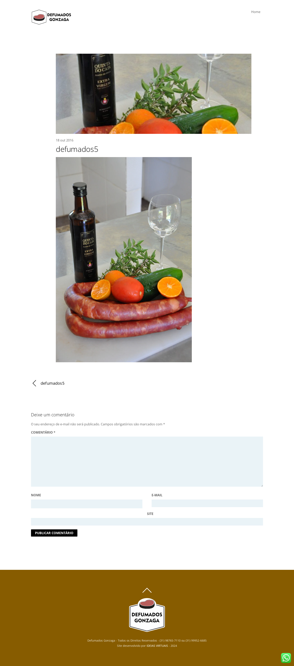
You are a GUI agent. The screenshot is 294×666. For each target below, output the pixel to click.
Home (255, 12)
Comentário (43, 432)
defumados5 (77, 149)
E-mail (157, 495)
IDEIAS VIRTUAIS (157, 646)
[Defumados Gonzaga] (51, 23)
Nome (36, 495)
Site (150, 514)
